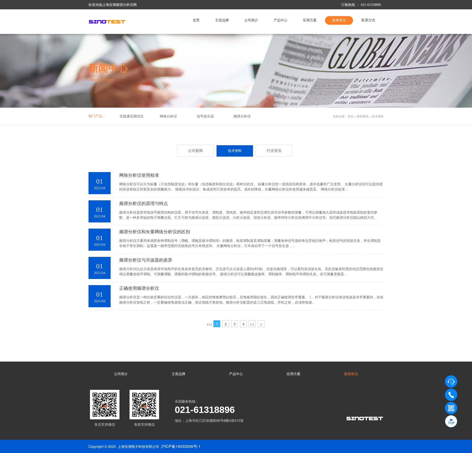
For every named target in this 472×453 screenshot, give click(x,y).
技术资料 (378, 116)
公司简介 (251, 20)
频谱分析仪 (242, 116)
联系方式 (368, 20)
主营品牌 (222, 20)
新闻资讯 (339, 20)
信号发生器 (205, 116)
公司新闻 (195, 151)
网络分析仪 (168, 116)
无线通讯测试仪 (131, 116)
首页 (196, 20)
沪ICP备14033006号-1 (181, 446)
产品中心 (280, 20)
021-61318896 (371, 5)
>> (252, 324)
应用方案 (310, 20)
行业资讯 (274, 151)
